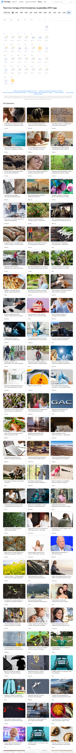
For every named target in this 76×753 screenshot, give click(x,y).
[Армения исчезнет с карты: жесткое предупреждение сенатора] (38, 666)
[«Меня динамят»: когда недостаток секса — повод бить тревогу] (62, 428)
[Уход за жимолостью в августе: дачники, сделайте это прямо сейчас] (62, 261)
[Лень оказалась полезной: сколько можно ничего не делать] (62, 285)
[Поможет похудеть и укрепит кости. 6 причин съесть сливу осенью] (62, 190)
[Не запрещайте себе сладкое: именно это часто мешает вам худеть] (38, 309)
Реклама (12, 752)
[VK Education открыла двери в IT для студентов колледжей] (38, 714)
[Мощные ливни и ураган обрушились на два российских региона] (14, 261)
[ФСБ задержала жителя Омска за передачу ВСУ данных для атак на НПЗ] (62, 214)
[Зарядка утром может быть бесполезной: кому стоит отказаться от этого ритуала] (38, 428)
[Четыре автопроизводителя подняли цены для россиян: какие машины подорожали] (62, 690)
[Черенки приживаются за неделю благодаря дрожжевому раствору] (38, 261)
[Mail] (2, 2)
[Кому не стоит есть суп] (38, 380)
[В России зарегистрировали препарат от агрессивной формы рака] (62, 380)
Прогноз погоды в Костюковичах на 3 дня (25, 91)
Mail (2, 752)
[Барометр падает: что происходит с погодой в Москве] (14, 357)
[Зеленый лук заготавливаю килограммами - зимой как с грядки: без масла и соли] (62, 238)
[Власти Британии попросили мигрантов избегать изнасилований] (38, 190)
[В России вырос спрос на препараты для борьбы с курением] (62, 309)
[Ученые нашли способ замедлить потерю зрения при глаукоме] (38, 619)
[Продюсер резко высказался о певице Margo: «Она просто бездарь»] (14, 738)
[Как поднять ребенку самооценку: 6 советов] (14, 476)
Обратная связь (55, 752)
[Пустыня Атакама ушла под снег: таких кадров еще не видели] (62, 452)
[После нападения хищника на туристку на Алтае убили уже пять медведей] (38, 119)
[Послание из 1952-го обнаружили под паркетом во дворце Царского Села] (62, 119)
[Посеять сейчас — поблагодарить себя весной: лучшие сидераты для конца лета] (14, 571)
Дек (69, 12)
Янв (16, 12)
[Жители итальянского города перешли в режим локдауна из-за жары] (62, 357)
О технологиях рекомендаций (44, 752)
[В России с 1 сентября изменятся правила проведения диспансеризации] (14, 214)
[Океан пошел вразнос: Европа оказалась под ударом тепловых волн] (14, 142)
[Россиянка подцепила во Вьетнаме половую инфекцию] (38, 476)
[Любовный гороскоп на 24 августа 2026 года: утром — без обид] (38, 523)
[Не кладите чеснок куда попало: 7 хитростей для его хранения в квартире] (14, 404)
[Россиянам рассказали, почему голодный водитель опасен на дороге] (14, 500)
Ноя (64, 12)
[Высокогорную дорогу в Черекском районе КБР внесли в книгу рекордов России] (38, 595)
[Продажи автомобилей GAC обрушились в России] (62, 404)
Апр (31, 12)
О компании (7, 752)
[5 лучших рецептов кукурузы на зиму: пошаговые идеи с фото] (62, 714)
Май (35, 12)
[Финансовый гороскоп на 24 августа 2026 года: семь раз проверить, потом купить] (38, 547)
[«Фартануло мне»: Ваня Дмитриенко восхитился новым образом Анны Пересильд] (62, 500)
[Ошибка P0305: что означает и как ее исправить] (38, 738)
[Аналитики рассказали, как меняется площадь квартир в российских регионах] (14, 452)
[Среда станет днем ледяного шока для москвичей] (14, 523)
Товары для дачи (38, 94)
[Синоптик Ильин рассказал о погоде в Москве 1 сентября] (14, 619)
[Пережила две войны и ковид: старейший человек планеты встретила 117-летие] (62, 142)
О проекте (19, 752)
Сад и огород (69, 92)
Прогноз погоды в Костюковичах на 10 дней (40, 92)
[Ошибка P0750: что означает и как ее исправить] (62, 666)
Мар (26, 12)
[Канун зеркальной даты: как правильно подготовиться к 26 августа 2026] (62, 619)
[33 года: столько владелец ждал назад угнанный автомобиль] (62, 333)
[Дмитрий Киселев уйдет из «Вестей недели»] (62, 547)
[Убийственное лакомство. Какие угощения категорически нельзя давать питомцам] (14, 119)
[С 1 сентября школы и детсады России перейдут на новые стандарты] (38, 142)
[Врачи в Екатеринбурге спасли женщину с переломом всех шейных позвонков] (38, 500)
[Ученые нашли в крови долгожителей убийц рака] (14, 333)
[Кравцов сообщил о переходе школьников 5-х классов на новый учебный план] (14, 690)
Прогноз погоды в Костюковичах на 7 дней (14, 92)
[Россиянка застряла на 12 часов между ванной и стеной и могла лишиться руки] (38, 333)
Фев (21, 12)
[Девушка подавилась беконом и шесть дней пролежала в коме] (14, 380)
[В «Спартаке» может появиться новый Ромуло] (62, 642)
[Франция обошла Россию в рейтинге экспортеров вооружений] (38, 690)
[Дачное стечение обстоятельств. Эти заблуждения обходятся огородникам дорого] (38, 238)
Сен (54, 12)
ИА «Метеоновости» (70, 752)
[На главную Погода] (6, 2)
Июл (45, 12)
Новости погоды (59, 92)
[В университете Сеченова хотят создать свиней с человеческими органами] (14, 238)
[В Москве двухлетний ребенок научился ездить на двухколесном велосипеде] (38, 357)
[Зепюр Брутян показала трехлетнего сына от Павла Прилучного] (62, 595)
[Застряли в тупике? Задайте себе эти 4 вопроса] (62, 523)
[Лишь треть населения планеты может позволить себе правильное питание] (14, 428)
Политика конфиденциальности (30, 752)
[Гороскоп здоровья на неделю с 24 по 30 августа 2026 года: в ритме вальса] (38, 452)
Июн (40, 12)
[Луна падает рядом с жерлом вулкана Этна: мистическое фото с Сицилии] (14, 714)
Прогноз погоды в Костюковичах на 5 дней (50, 91)
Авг (50, 12)
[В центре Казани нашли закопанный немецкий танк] (14, 190)
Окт (59, 12)
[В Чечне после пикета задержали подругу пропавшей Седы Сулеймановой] (38, 166)
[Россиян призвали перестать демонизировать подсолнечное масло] (14, 642)
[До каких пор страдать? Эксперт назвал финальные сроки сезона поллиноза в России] (38, 285)
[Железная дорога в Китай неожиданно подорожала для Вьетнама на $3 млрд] (38, 571)
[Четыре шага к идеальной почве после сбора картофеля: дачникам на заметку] (14, 166)
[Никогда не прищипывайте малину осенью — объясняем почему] (38, 214)
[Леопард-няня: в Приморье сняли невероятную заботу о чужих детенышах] (62, 166)
